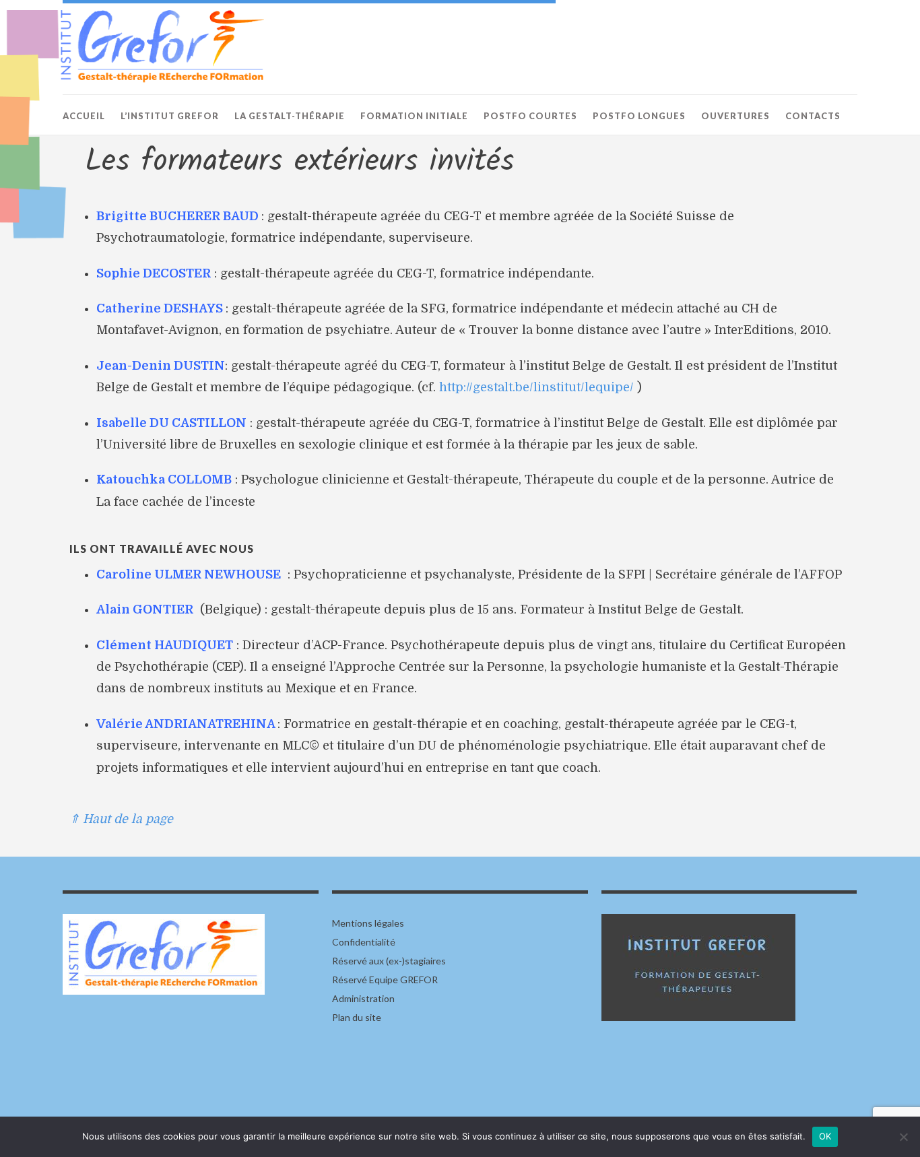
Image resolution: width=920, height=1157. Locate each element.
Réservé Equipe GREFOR (385, 979)
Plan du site (356, 1017)
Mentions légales (368, 923)
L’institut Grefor (170, 115)
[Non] (903, 1137)
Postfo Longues (639, 115)
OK (825, 1136)
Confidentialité (363, 942)
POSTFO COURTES (530, 115)
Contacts (813, 115)
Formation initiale (414, 115)
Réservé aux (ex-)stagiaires (389, 960)
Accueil (84, 115)
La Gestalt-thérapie (289, 115)
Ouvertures (735, 115)
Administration (363, 998)
